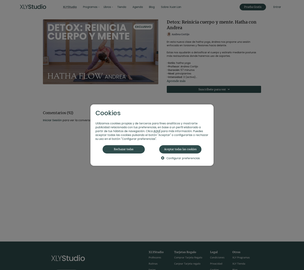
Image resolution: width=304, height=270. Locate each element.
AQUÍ (156, 131)
